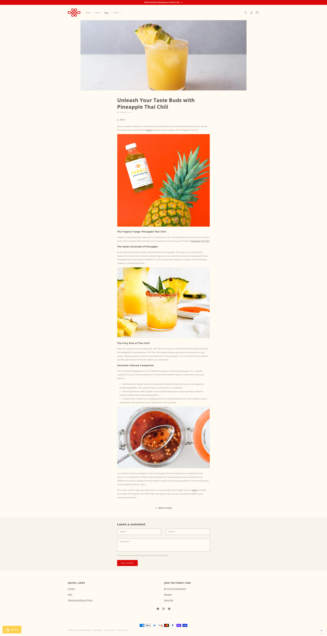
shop (194, 490)
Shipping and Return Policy (80, 600)
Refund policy (97, 630)
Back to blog (165, 507)
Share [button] (122, 120)
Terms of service (122, 630)
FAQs (70, 594)
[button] (88, 12)
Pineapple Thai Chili (200, 241)
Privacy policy (109, 630)
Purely (149, 130)
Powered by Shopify (84, 630)
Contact (71, 588)
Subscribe (168, 600)
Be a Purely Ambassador (175, 588)
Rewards (168, 594)
